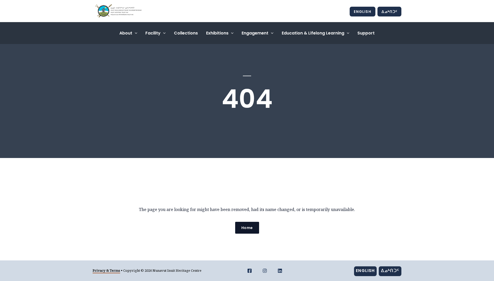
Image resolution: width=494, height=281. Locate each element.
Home (247, 227)
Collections (186, 33)
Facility (153, 33)
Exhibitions (217, 33)
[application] (134, 33)
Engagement (255, 33)
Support (366, 33)
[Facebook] (249, 270)
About (125, 33)
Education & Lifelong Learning (313, 33)
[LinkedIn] (280, 270)
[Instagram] (264, 270)
